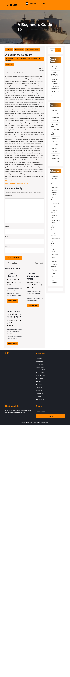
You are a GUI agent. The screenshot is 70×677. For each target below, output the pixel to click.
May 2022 (54, 148)
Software (54, 261)
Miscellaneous (56, 238)
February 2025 (56, 117)
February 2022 (56, 158)
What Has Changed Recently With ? (55, 81)
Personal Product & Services (54, 244)
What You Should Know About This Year (55, 74)
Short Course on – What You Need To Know (14, 314)
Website (7, 246)
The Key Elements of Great (33, 276)
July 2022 (54, 141)
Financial (54, 206)
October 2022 (55, 129)
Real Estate (55, 254)
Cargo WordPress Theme (29, 422)
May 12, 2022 (13, 279)
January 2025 (55, 120)
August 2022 (55, 138)
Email (7, 236)
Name (7, 226)
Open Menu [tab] (33, 4)
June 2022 (55, 145)
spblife (24, 58)
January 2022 (55, 162)
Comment (8, 195)
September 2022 (40, 376)
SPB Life (12, 4)
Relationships (55, 258)
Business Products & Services (54, 192)
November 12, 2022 (13, 58)
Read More (13, 301)
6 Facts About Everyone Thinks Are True (16, 183)
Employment (19, 49)
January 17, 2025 (14, 320)
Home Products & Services (54, 228)
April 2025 (54, 110)
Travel (53, 273)
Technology (55, 270)
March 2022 (55, 155)
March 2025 (55, 114)
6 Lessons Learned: (10, 181)
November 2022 (40, 370)
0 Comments (17, 282)
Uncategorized (56, 277)
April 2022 (54, 151)
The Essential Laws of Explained (55, 94)
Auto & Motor (55, 187)
